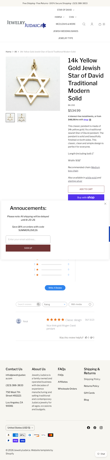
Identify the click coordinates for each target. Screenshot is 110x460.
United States (19, 427)
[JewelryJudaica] (26, 24)
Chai (71, 17)
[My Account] (92, 24)
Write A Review (55, 287)
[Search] (84, 24)
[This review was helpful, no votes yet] (86, 337)
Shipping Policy (92, 379)
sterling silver (75, 181)
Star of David (64, 10)
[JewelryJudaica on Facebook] (88, 427)
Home (8, 51)
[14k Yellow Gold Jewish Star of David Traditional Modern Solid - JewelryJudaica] (33, 84)
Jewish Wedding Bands (65, 31)
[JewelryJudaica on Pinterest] (95, 427)
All (15, 51)
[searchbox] (26, 304)
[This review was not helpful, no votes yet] (91, 337)
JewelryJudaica (22, 450)
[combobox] (54, 304)
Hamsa (58, 17)
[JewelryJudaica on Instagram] (101, 427)
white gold (91, 177)
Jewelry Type (65, 38)
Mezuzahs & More (65, 24)
